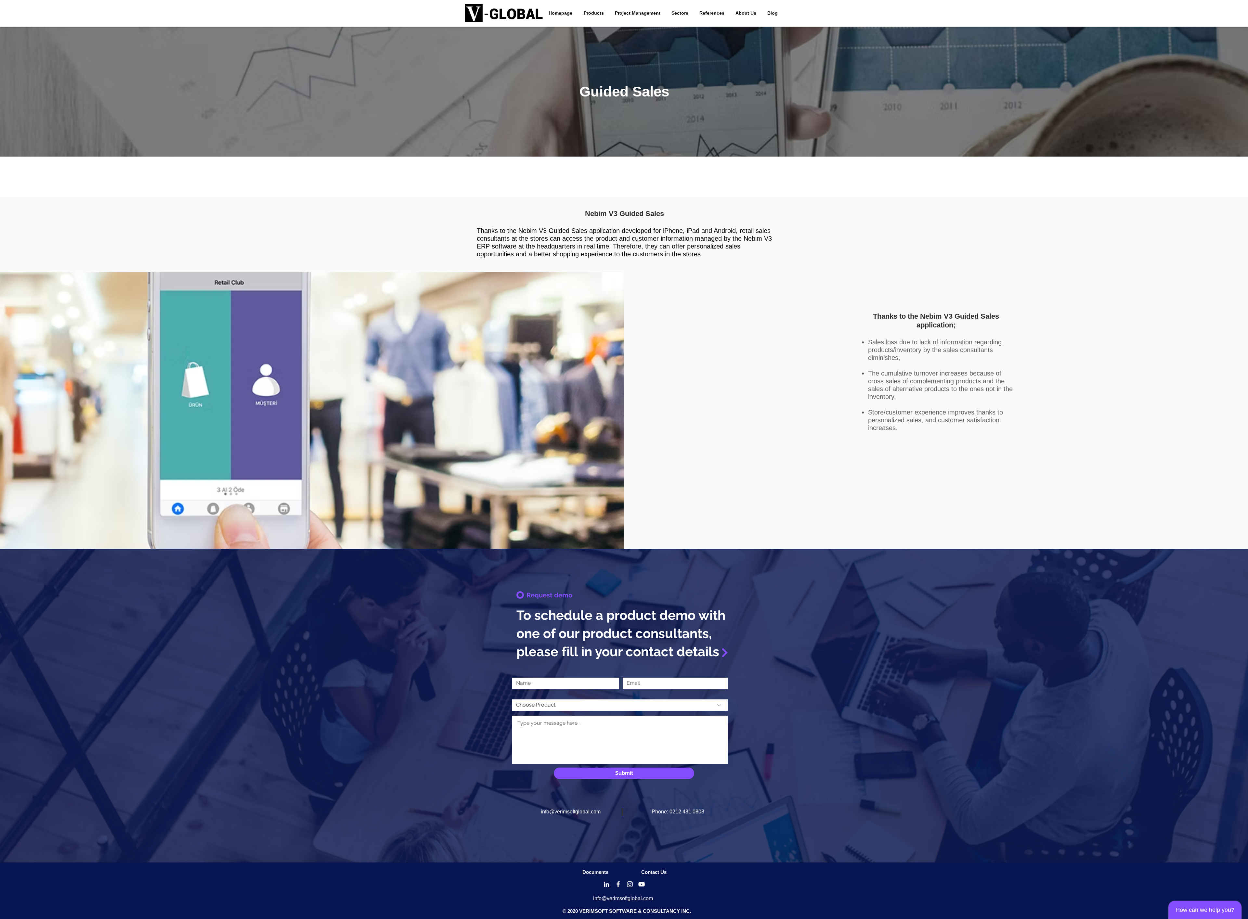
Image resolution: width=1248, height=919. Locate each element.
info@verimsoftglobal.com (571, 811)
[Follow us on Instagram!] (630, 884)
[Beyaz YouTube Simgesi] (641, 884)
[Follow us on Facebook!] (618, 884)
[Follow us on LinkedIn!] (606, 884)
